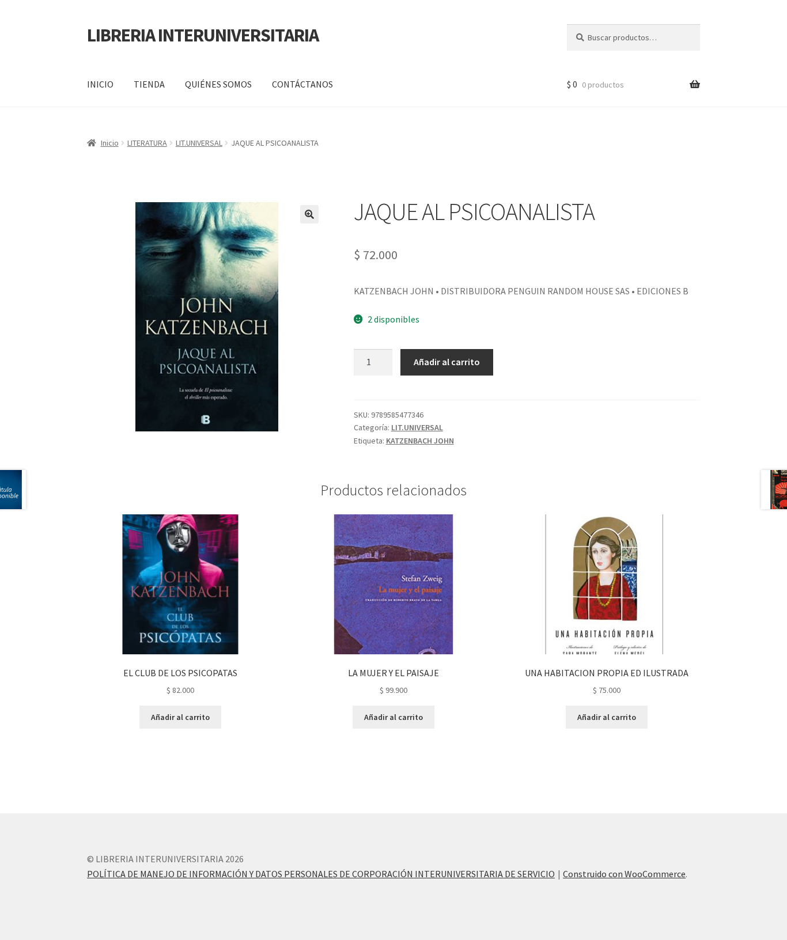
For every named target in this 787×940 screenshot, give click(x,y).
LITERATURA (147, 143)
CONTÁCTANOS (302, 84)
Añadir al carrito (447, 361)
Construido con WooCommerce (624, 874)
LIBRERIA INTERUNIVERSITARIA (203, 35)
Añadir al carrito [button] (180, 717)
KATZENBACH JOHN (420, 440)
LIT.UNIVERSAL (199, 143)
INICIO (100, 84)
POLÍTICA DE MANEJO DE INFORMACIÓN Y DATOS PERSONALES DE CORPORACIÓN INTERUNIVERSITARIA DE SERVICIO (321, 874)
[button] (309, 214)
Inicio (110, 143)
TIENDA (149, 84)
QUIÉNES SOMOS (218, 84)
